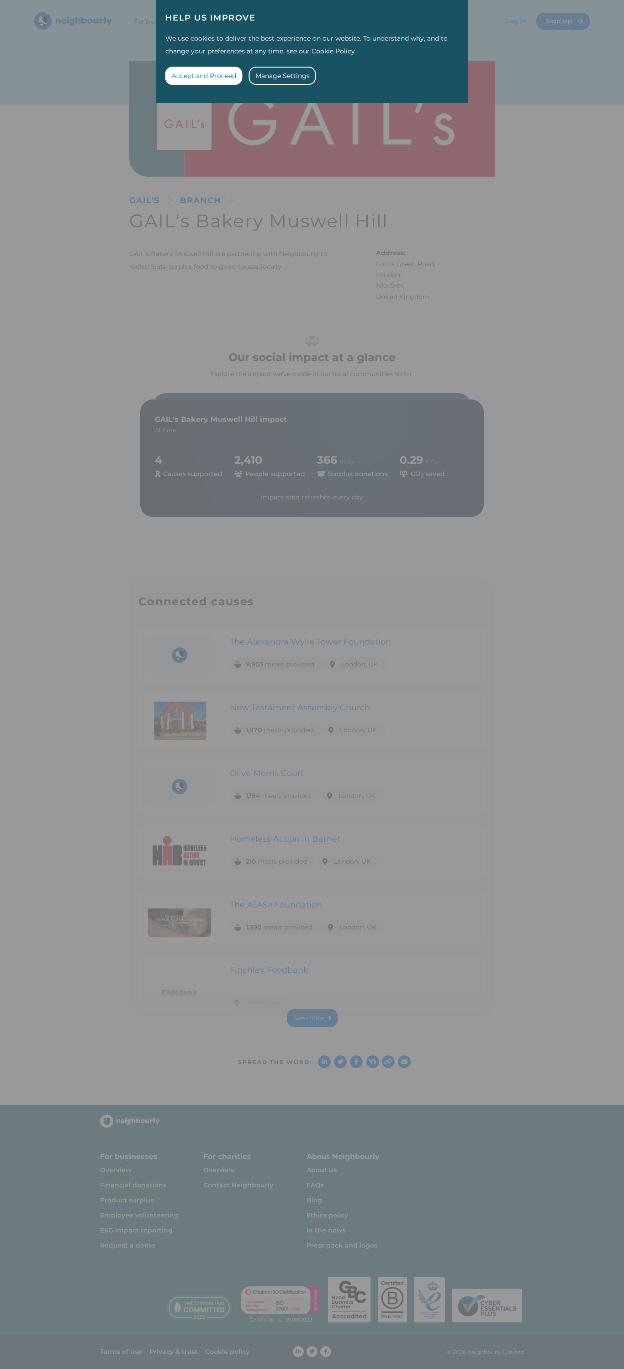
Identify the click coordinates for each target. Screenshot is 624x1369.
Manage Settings (282, 76)
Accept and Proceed (204, 76)
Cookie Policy (333, 51)
